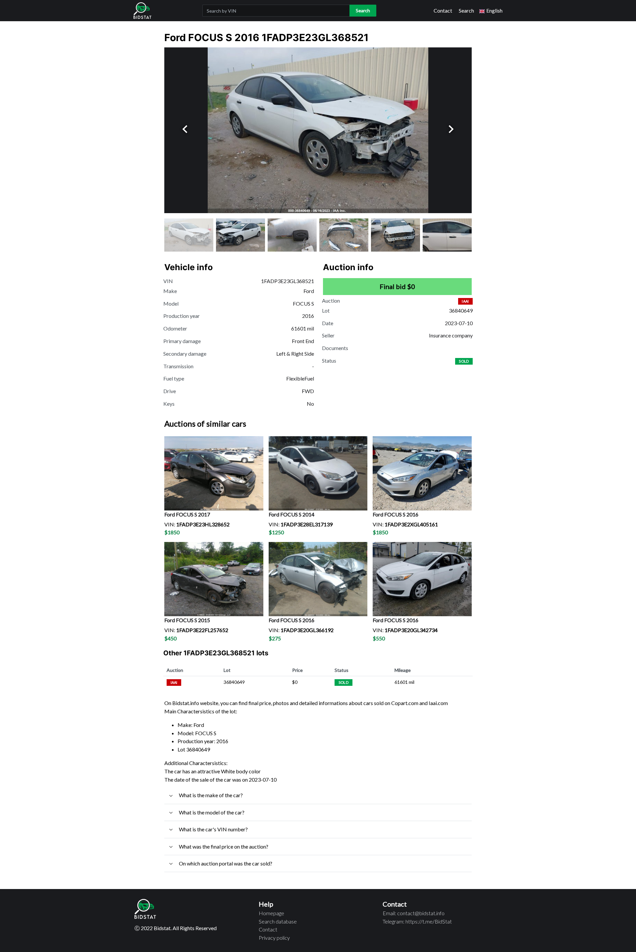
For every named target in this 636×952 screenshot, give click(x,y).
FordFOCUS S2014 (291, 514)
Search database (278, 921)
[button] (491, 11)
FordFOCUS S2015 (187, 620)
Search (466, 10)
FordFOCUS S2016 (395, 514)
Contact (443, 10)
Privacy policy (274, 937)
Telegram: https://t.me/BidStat (417, 921)
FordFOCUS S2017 (187, 514)
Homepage (271, 913)
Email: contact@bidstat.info (414, 913)
